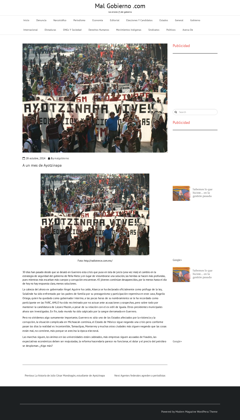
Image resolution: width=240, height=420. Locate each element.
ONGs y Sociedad (72, 29)
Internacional (30, 29)
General (179, 20)
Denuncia (41, 20)
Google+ (177, 260)
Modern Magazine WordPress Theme (197, 411)
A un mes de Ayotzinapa (42, 165)
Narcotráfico (59, 20)
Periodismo (79, 20)
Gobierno (195, 20)
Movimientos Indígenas (128, 29)
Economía (97, 20)
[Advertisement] (199, 81)
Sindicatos (153, 29)
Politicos (171, 29)
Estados (164, 20)
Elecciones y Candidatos (139, 20)
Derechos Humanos (99, 29)
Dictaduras (50, 29)
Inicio (26, 20)
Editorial (114, 20)
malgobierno (61, 158)
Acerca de (188, 29)
